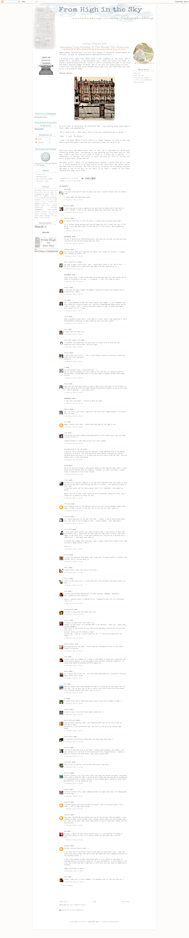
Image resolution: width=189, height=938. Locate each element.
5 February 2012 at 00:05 (73, 200)
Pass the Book (139, 82)
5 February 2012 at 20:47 (73, 703)
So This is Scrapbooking (143, 80)
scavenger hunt (46, 211)
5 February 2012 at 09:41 (73, 416)
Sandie (66, 789)
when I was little (41, 217)
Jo (65, 698)
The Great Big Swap (49, 200)
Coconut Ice (40, 174)
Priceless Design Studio (110, 922)
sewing (54, 211)
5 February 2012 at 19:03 (73, 678)
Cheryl (66, 578)
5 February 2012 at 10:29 (73, 511)
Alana (66, 384)
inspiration (38, 207)
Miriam (66, 555)
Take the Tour (139, 75)
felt (42, 205)
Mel (65, 684)
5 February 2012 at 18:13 (73, 665)
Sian (70, 178)
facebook (46, 63)
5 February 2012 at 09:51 (73, 443)
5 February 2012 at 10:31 (73, 523)
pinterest (46, 60)
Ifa (65, 300)
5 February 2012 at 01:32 (73, 231)
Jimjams (67, 517)
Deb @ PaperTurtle (70, 262)
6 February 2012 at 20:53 (73, 783)
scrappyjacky (68, 609)
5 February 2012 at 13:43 (73, 572)
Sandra (66, 709)
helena (66, 287)
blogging (37, 203)
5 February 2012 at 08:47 (73, 311)
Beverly (67, 773)
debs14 (66, 409)
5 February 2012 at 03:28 (73, 243)
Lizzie (66, 620)
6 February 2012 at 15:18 (73, 767)
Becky (66, 671)
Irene (66, 480)
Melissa (67, 206)
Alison (66, 353)
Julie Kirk (68, 529)
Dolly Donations (52, 190)
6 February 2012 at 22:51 (73, 796)
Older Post (125, 902)
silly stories (40, 214)
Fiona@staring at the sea (73, 449)
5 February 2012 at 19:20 (73, 693)
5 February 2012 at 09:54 (73, 460)
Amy (65, 189)
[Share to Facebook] (92, 178)
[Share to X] (90, 178)
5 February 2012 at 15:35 (73, 638)
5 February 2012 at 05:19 (73, 269)
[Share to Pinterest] (95, 178)
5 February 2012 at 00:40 (73, 212)
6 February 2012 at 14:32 (73, 756)
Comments (40, 142)
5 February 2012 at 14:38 (73, 614)
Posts (39, 139)
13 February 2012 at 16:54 (73, 882)
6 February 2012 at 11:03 (73, 742)
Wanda (66, 465)
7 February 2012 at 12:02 (73, 825)
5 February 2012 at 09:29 (73, 392)
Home (94, 902)
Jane (65, 329)
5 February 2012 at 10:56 (73, 549)
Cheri (66, 568)
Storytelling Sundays (74, 181)
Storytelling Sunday (141, 78)
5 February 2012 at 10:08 (73, 474)
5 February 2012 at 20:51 (73, 714)
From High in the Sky (78, 922)
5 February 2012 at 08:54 (73, 334)
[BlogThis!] (88, 178)
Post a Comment (67, 885)
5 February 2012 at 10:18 (73, 498)
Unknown (67, 218)
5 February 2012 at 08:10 (73, 294)
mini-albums (52, 210)
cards (36, 205)
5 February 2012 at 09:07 (73, 347)
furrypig (67, 504)
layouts (38, 209)
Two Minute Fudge (42, 181)
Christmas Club (40, 190)
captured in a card (49, 203)
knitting (54, 207)
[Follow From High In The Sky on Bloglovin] (39, 129)
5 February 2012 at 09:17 (73, 361)
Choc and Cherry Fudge (44, 179)
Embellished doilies (42, 192)
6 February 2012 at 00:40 (73, 731)
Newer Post (63, 902)
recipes (37, 212)
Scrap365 (42, 198)
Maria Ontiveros (70, 720)
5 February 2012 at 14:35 (73, 603)
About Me (137, 73)
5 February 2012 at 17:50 (73, 651)
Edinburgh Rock (41, 176)
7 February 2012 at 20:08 (73, 840)
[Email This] (86, 178)
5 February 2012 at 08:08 (73, 282)
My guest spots (48, 194)
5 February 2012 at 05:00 (73, 256)
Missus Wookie (69, 644)
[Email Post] (82, 178)
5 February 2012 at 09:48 (73, 427)
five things (52, 205)
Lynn (65, 433)
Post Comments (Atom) (77, 905)
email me (46, 58)
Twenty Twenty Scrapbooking (45, 201)
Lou (65, 422)
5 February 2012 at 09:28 (73, 378)
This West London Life (72, 340)
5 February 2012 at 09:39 (73, 403)
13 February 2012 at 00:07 (73, 871)
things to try (51, 216)
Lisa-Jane (67, 762)
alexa (66, 316)
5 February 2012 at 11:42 (73, 562)
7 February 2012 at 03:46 (73, 809)
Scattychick (68, 737)
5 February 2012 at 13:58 (73, 585)
